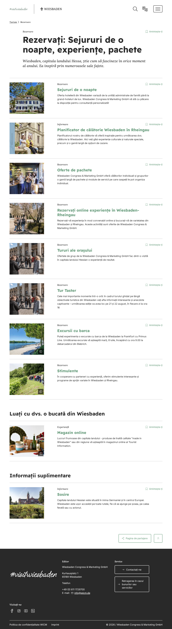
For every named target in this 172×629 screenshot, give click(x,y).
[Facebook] (12, 610)
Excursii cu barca (73, 330)
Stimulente (67, 370)
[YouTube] (26, 610)
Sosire (63, 494)
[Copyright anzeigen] (40, 110)
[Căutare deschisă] (135, 9)
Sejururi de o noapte (77, 89)
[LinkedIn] (33, 610)
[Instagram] (19, 610)
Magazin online (71, 432)
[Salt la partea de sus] (158, 538)
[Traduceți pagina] (145, 9)
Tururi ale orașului (74, 250)
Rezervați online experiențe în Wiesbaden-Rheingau (98, 212)
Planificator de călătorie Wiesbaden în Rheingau (103, 129)
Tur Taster (66, 290)
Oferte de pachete (74, 170)
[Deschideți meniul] (157, 8)
